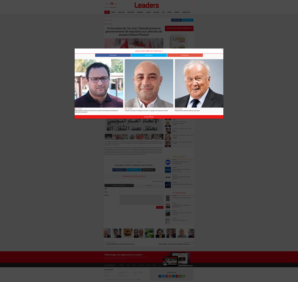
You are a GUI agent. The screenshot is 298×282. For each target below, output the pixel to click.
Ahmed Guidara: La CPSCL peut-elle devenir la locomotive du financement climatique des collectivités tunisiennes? (96, 111)
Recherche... (168, 4)
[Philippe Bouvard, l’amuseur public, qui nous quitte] (199, 83)
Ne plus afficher (149, 117)
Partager (113, 55)
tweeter (149, 55)
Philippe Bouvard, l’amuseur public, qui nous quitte (187, 110)
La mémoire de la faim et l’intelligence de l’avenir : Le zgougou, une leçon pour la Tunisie (146, 110)
